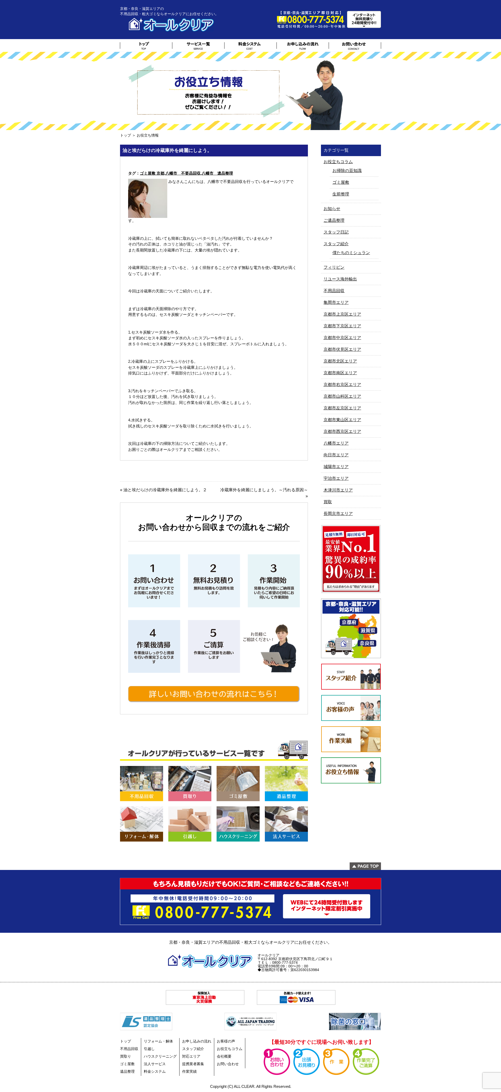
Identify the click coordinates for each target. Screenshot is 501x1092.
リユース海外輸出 (340, 279)
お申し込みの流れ (196, 1041)
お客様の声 (226, 1041)
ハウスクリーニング (160, 1056)
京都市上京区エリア (342, 314)
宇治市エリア (336, 478)
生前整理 (340, 194)
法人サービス (155, 1064)
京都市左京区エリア (342, 408)
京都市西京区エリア (342, 431)
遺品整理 (127, 1071)
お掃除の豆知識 (347, 170)
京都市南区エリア (340, 373)
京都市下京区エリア (342, 326)
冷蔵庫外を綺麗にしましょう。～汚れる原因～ (264, 490)
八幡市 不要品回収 (183, 173)
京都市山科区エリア (342, 396)
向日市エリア (336, 455)
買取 (328, 502)
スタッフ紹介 (336, 244)
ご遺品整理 (334, 220)
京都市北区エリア (340, 361)
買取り (125, 1056)
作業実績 (189, 1071)
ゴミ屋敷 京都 (152, 173)
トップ (125, 135)
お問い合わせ (228, 1064)
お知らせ (332, 208)
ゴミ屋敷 (340, 182)
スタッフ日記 (336, 232)
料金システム (155, 1071)
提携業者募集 (193, 1064)
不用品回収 (334, 291)
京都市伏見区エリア (342, 349)
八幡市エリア (336, 443)
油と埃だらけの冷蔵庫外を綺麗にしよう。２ (165, 490)
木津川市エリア (338, 490)
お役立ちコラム (338, 161)
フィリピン (334, 267)
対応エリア (191, 1056)
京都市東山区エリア (342, 420)
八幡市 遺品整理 (217, 173)
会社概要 (224, 1056)
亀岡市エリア (336, 302)
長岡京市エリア (338, 513)
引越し (149, 1049)
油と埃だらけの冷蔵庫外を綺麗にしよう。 (167, 150)
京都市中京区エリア (342, 337)
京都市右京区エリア (342, 384)
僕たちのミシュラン (351, 252)
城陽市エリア (336, 466)
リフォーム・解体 (158, 1041)
